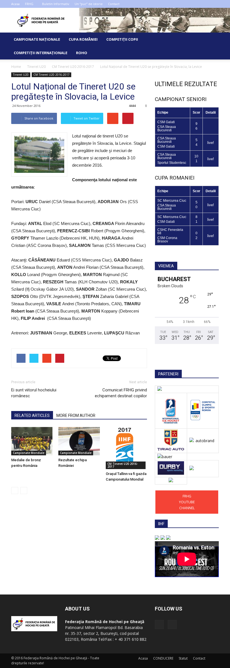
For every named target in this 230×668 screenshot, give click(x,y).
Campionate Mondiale (28, 453)
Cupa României (83, 39)
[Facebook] (205, 4)
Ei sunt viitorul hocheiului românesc (33, 392)
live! (210, 143)
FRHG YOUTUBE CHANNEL (187, 502)
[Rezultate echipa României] (79, 441)
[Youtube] (214, 4)
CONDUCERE (163, 658)
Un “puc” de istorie (89, 4)
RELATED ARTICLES (32, 415)
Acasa (15, 4)
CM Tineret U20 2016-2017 (51, 75)
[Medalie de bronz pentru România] (31, 441)
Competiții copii (122, 39)
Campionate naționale (37, 39)
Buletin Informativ (55, 4)
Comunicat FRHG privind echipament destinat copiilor (121, 392)
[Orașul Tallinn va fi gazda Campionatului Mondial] (126, 448)
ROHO (81, 52)
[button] (212, 46)
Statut (183, 658)
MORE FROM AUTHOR (75, 415)
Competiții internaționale (40, 52)
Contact (113, 4)
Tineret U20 (21, 75)
